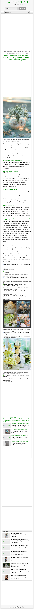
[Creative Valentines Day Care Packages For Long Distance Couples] (7, 445)
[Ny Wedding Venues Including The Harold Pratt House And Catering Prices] (6, 567)
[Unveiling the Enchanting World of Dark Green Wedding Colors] (6, 540)
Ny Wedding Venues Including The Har (19, 563)
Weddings (9, 51)
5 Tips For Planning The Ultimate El (19, 435)
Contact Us (11, 606)
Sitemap (21, 606)
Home (4, 51)
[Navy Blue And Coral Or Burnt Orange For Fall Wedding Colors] (6, 561)
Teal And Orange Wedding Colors (19, 429)
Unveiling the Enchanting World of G (19, 551)
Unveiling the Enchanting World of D (19, 539)
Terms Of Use (27, 606)
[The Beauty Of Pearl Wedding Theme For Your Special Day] (7, 425)
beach (6, 417)
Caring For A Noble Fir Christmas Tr (19, 569)
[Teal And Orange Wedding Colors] (7, 433)
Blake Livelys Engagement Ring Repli (19, 575)
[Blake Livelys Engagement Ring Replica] (6, 579)
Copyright (16, 606)
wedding (15, 417)
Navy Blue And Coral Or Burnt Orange (19, 557)
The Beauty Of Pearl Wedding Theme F (20, 423)
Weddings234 (18, 2)
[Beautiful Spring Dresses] (6, 537)
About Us (6, 606)
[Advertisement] (17, 31)
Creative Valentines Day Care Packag (20, 441)
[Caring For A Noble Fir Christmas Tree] (6, 570)
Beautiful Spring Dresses (16, 533)
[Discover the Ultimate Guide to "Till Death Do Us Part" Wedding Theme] (6, 546)
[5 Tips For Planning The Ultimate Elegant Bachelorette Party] (7, 437)
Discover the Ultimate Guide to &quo (19, 545)
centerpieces (10, 417)
